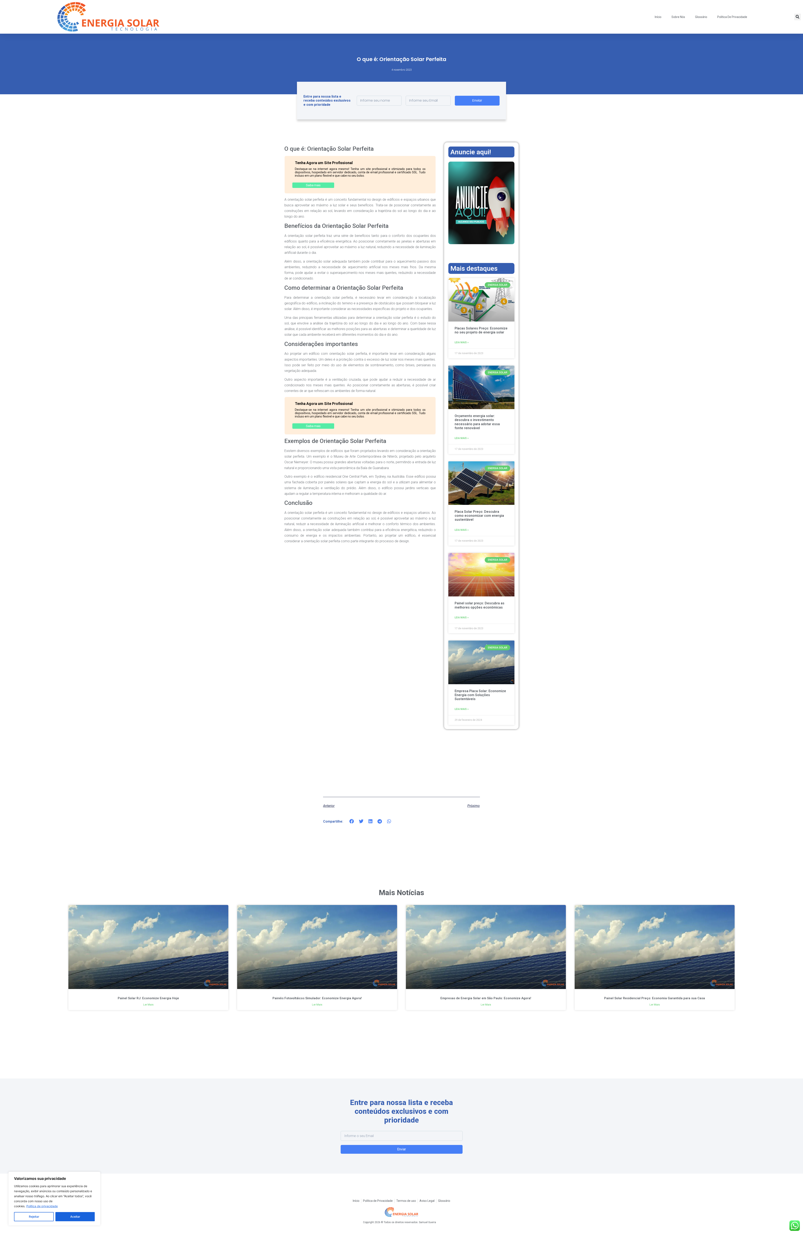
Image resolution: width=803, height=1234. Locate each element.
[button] (797, 17)
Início (658, 17)
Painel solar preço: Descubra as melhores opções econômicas (479, 605)
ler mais (148, 1004)
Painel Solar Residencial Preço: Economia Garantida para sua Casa (654, 998)
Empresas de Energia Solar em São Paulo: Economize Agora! (485, 998)
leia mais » (462, 342)
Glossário (701, 17)
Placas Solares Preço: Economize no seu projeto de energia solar (481, 330)
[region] (54, 1199)
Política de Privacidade (732, 17)
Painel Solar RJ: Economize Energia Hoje (148, 998)
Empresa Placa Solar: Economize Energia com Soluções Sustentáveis (480, 695)
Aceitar (75, 1216)
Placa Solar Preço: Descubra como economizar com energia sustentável (479, 516)
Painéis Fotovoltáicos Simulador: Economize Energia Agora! (317, 998)
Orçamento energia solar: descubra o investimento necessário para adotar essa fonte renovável (477, 422)
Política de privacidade (42, 1206)
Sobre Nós (678, 17)
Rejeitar (34, 1216)
